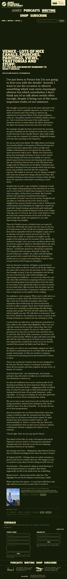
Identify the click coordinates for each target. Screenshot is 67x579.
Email (42, 512)
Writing (48, 10)
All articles (25, 494)
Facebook (13, 512)
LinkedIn (20, 512)
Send (18, 553)
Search (61, 21)
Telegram (35, 512)
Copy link (48, 512)
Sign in (55, 3)
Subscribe (38, 16)
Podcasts (32, 10)
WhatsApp (27, 512)
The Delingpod (34, 494)
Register (61, 3)
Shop (24, 16)
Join (48, 542)
